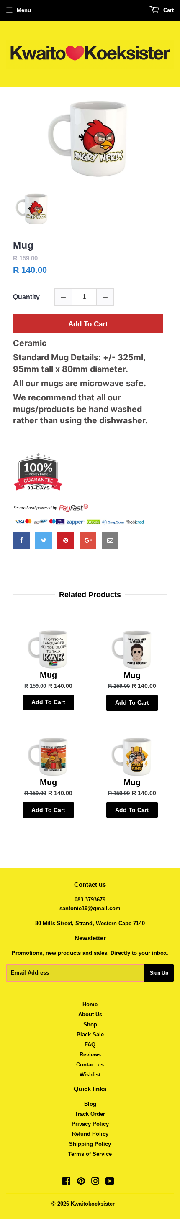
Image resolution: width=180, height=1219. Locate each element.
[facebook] (21, 540)
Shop (90, 1024)
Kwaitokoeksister (93, 1204)
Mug (23, 245)
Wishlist (90, 1074)
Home (90, 1004)
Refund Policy (90, 1134)
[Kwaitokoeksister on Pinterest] (81, 1182)
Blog (90, 1104)
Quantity (26, 296)
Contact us (90, 1064)
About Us (90, 1014)
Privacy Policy (90, 1124)
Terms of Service (90, 1154)
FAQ (90, 1044)
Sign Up (159, 973)
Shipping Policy (90, 1144)
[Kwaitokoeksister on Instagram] (95, 1182)
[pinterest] (65, 540)
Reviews (90, 1054)
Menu (24, 10)
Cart (168, 10)
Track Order (90, 1114)
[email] (110, 540)
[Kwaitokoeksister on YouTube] (109, 1182)
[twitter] (43, 540)
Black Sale (90, 1034)
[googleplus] (88, 540)
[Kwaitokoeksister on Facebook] (66, 1182)
